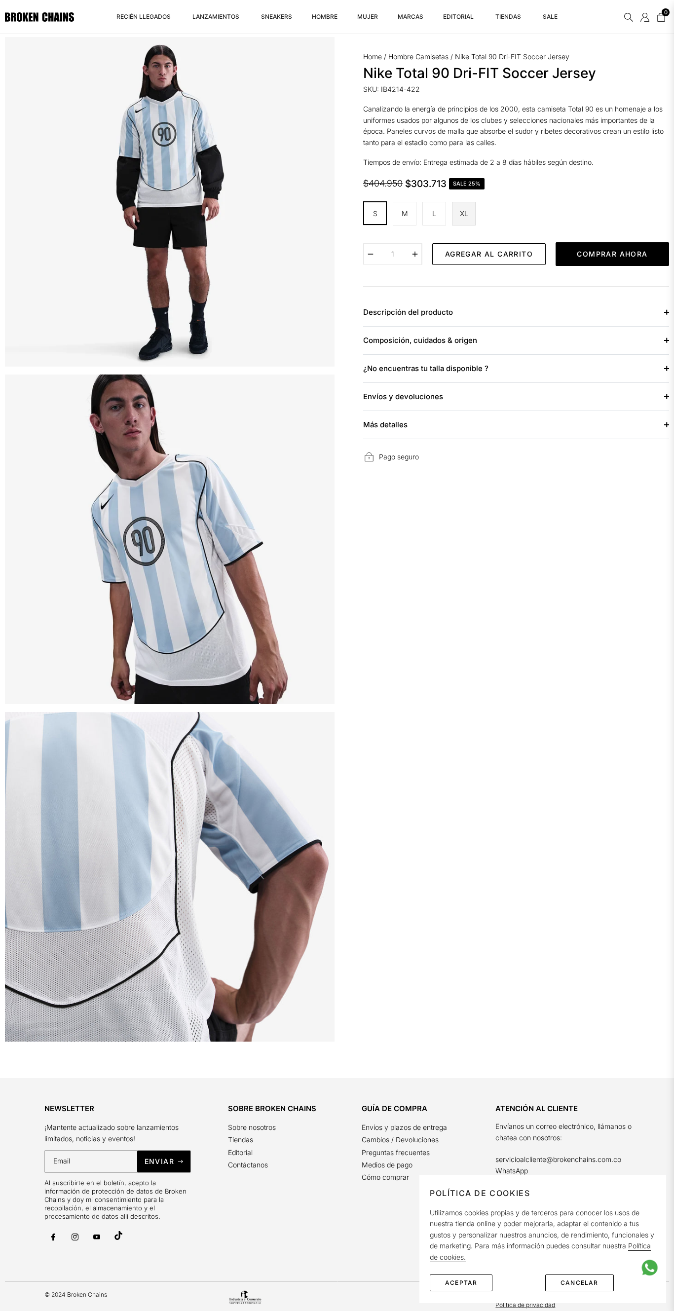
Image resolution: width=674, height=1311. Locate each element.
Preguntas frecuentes (397, 1152)
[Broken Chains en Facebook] (53, 1237)
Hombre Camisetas (418, 56)
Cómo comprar (385, 1177)
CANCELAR (580, 1282)
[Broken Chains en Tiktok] (118, 1235)
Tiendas (240, 1139)
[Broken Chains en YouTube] (97, 1237)
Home (372, 56)
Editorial (240, 1152)
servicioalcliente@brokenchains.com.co (558, 1159)
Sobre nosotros (252, 1127)
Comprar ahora (612, 253)
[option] (170, 202)
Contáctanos (248, 1165)
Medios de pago (387, 1165)
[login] (645, 17)
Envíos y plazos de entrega (404, 1127)
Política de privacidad (525, 1305)
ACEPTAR (461, 1282)
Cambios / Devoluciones (400, 1139)
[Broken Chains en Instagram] (75, 1237)
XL (464, 213)
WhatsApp (511, 1170)
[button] (629, 16)
